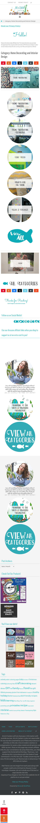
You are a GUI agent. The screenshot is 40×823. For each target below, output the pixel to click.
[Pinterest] (26, 324)
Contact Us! (12, 2)
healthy (36, 692)
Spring (15, 710)
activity (3, 679)
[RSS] (27, 792)
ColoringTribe (11, 684)
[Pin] (3, 63)
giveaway (8, 692)
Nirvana (19, 786)
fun (31, 688)
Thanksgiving (29, 710)
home (10, 696)
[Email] (25, 63)
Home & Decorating (8, 731)
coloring (3, 684)
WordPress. (26, 786)
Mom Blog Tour (18, 701)
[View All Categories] (20, 437)
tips (34, 710)
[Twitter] (21, 324)
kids (3, 700)
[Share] (14, 63)
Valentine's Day (5, 714)
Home (3, 727)
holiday (4, 695)
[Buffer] (31, 63)
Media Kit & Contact (25, 731)
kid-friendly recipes (29, 696)
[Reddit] (36, 63)
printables (15, 705)
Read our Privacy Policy (10, 26)
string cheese (21, 710)
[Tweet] (20, 63)
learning (10, 700)
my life (25, 701)
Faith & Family (32, 727)
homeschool (17, 696)
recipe (23, 705)
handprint (30, 692)
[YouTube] (37, 324)
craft (18, 683)
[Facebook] (16, 324)
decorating (26, 683)
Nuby (28, 701)
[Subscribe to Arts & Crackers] (20, 407)
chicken (26, 680)
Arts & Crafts (20, 727)
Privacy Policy (23, 2)
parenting (3, 706)
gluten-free (15, 692)
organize (32, 701)
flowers (21, 688)
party (8, 706)
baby (21, 679)
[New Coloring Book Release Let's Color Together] (13, 603)
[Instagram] (31, 324)
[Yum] (9, 63)
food (26, 688)
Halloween (23, 692)
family (16, 688)
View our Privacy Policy (20, 782)
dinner (3, 689)
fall (11, 688)
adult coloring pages (12, 680)
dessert (33, 684)
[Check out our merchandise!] (20, 647)
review (5, 710)
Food (10, 727)
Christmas (33, 679)
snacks (11, 710)
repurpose (31, 706)
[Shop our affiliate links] (9, 617)
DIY (8, 688)
